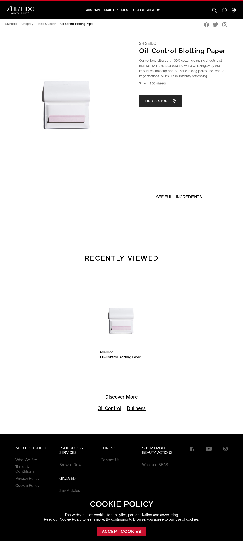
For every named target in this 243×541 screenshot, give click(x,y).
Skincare (93, 10)
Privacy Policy (27, 479)
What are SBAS (155, 465)
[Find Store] (234, 10)
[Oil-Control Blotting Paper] (121, 311)
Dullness (136, 408)
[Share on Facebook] (206, 25)
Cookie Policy (71, 520)
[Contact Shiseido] (224, 10)
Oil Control (109, 408)
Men (124, 10)
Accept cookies (121, 532)
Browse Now (70, 465)
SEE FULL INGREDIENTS (179, 197)
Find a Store (158, 101)
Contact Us (110, 460)
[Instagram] (224, 25)
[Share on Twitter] (216, 25)
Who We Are (26, 460)
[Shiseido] (19, 10)
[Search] (214, 10)
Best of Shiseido (146, 10)
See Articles (69, 491)
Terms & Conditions (24, 469)
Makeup (110, 10)
